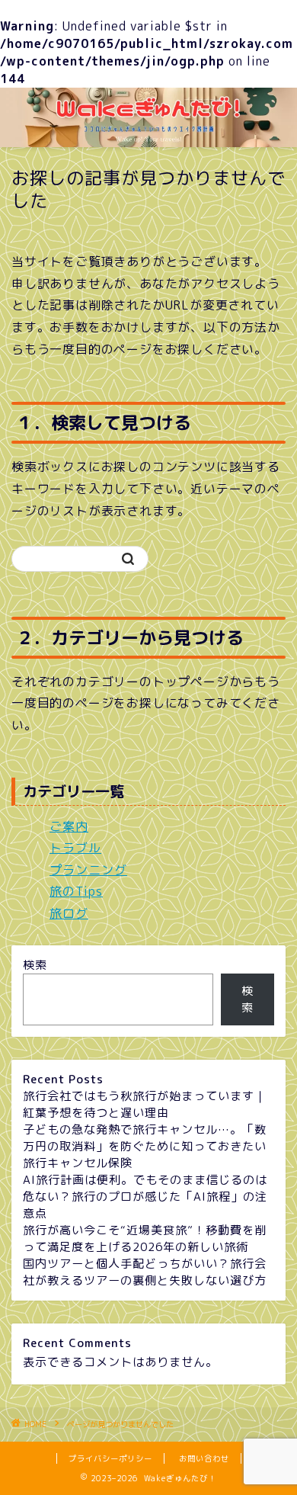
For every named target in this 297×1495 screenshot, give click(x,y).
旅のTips (76, 891)
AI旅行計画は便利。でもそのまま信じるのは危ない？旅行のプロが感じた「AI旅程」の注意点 (145, 1196)
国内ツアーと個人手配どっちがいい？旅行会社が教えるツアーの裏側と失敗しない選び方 (145, 1272)
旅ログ (69, 913)
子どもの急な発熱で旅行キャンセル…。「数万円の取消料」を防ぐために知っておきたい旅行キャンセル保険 (145, 1146)
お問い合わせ (204, 1458)
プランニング (88, 869)
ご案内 (69, 826)
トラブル (75, 847)
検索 (35, 965)
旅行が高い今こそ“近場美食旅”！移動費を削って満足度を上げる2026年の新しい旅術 (145, 1238)
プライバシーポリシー (110, 1458)
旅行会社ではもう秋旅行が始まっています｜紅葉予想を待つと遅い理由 (145, 1104)
